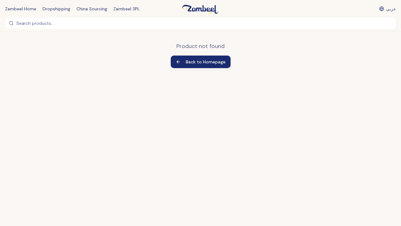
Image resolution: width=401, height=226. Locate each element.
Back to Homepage (206, 62)
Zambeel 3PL (126, 9)
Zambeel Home (20, 9)
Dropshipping (56, 9)
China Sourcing (91, 9)
